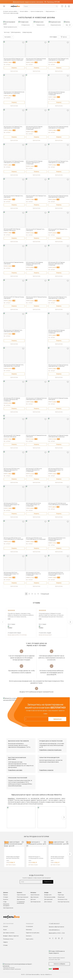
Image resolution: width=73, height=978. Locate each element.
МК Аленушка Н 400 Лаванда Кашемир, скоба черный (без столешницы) (58, 365)
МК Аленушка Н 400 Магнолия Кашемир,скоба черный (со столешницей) (34, 470)
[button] (70, 25)
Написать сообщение (59, 964)
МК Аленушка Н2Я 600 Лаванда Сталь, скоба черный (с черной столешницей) (14, 59)
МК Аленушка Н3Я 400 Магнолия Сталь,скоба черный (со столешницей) (13, 538)
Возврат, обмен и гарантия (11, 936)
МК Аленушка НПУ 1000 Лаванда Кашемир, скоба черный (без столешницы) (34, 264)
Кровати (19, 892)
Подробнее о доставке (15, 770)
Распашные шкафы (49, 897)
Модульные (61, 897)
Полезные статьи (8, 939)
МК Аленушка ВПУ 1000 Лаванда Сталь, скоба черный (36, 196)
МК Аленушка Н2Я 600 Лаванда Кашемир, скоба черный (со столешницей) (34, 163)
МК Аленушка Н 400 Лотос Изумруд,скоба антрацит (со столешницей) (33, 574)
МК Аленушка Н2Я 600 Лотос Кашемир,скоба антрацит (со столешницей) (55, 470)
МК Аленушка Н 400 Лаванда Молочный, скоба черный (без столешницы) (36, 398)
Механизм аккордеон (6, 904)
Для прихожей (48, 899)
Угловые (5, 897)
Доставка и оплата (8, 932)
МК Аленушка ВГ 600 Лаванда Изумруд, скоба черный (14, 297)
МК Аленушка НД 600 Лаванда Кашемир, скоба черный (36, 297)
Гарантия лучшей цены (32, 932)
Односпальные (21, 895)
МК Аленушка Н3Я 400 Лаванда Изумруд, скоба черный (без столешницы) (12, 399)
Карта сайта (29, 939)
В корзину (14, 67)
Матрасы (33, 892)
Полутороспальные (22, 897)
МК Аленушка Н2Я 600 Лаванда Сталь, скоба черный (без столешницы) (14, 365)
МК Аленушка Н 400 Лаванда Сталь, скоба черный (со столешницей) (13, 127)
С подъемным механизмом (21, 902)
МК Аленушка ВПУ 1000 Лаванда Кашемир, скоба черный (12, 229)
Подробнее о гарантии (46, 770)
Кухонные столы (62, 899)
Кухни (59, 892)
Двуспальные (21, 899)
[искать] (56, 6)
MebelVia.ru (11, 798)
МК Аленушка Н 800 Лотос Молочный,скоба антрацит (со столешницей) (11, 505)
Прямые (5, 895)
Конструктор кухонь (63, 901)
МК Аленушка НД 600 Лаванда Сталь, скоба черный (13, 196)
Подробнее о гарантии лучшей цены (50, 750)
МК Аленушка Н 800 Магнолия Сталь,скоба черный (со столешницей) (36, 538)
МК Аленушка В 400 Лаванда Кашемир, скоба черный (14, 263)
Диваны (5, 892)
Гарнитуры (61, 895)
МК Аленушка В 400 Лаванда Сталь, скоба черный (35, 229)
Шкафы (46, 892)
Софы (4, 901)
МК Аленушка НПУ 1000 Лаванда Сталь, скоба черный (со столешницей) (58, 59)
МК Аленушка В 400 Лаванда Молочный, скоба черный (36, 436)
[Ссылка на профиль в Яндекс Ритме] (62, 938)
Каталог (5, 926)
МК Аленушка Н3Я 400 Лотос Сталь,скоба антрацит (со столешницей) (33, 505)
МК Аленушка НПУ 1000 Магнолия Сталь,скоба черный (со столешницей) (58, 504)
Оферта (5, 942)
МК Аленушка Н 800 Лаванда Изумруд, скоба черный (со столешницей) (36, 59)
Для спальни (48, 901)
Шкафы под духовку (27, 32)
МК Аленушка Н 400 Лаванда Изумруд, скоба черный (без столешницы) (58, 436)
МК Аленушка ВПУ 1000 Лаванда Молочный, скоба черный (12, 436)
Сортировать (7, 37)
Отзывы (5, 945)
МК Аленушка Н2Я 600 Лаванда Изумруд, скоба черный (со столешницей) (56, 93)
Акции (5, 929)
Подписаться (48, 882)
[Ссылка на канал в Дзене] (59, 938)
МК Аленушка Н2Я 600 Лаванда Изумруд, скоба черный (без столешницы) (56, 332)
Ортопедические (8, 908)
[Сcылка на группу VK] (50, 938)
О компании (29, 926)
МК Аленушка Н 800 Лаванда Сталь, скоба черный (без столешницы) (57, 297)
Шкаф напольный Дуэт (45, 635)
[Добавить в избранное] (23, 42)
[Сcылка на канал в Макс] (56, 938)
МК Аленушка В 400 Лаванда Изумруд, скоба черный (58, 398)
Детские (33, 899)
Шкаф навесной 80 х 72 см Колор (17, 635)
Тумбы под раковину (16, 32)
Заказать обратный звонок (56, 927)
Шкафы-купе (47, 895)
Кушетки (5, 899)
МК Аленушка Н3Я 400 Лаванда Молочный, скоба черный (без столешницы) (56, 264)
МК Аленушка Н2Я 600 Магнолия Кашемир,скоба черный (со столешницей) (56, 539)
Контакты (28, 936)
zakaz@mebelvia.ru (54, 930)
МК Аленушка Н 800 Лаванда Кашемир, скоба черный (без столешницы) (58, 196)
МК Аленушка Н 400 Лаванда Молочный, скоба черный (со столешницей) (14, 92)
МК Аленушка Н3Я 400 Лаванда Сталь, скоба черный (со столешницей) (58, 162)
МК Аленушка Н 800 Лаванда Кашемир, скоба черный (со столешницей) (58, 127)
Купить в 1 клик (14, 71)
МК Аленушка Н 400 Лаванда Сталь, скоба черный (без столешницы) (13, 331)
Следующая (45, 594)
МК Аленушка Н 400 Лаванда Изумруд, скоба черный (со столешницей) (14, 162)
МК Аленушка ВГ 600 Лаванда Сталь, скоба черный (57, 229)
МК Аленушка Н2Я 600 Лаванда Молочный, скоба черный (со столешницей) (34, 128)
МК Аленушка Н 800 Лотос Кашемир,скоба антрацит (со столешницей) (11, 574)
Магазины (29, 929)
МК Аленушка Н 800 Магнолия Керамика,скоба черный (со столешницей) (11, 470)
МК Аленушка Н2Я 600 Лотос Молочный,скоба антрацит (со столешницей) (56, 574)
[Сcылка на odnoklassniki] (53, 938)
